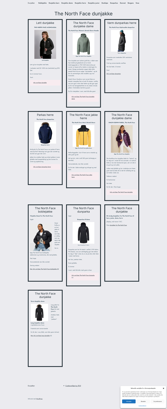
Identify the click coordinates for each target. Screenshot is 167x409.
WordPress (39, 399)
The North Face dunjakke (121, 210)
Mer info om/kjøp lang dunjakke (40, 336)
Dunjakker (31, 3)
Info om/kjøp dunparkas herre (42, 167)
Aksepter (128, 401)
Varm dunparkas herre (121, 23)
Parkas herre (45, 115)
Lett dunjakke (45, 23)
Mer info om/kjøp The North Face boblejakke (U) (44, 269)
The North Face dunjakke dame (83, 24)
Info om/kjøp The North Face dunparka (83, 275)
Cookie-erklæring (142, 405)
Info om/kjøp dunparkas (114, 74)
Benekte (143, 401)
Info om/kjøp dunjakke (40, 83)
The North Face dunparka (83, 210)
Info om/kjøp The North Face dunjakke (121, 192)
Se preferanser (157, 401)
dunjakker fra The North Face (118, 225)
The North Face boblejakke (45, 210)
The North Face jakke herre (83, 116)
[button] (163, 388)
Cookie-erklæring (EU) (73, 386)
